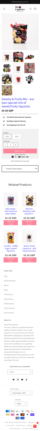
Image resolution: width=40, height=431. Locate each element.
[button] (4, 9)
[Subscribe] (30, 372)
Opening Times (9, 313)
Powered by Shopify (21, 422)
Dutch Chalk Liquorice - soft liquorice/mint (29, 248)
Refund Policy (8, 299)
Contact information (14, 428)
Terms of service (20, 425)
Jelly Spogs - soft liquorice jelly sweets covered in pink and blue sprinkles (11, 211)
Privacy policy (10, 425)
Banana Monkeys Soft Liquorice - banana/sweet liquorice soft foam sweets (29, 211)
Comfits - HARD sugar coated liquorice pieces (11, 248)
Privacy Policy (8, 294)
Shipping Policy (9, 304)
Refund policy (31, 422)
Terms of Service (9, 308)
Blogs (6, 290)
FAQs (5, 276)
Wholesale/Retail (9, 281)
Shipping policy (31, 425)
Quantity (6, 141)
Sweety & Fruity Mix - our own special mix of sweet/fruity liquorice (18, 102)
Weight (5, 133)
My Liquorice (12, 422)
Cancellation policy (27, 428)
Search (6, 285)
